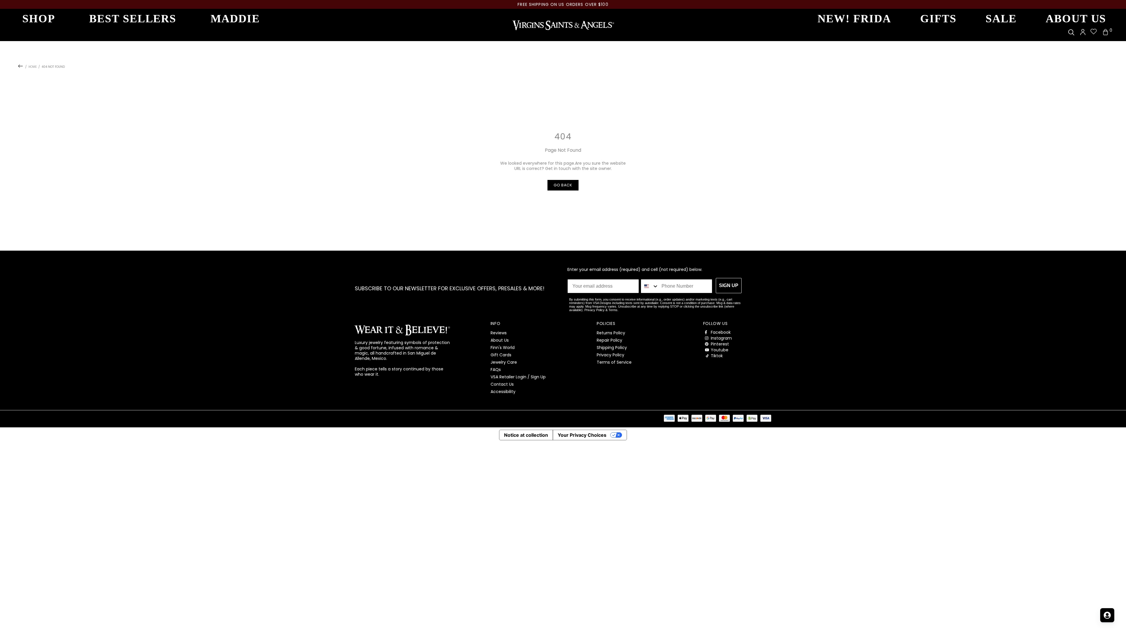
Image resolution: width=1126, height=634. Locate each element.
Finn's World (503, 347)
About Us (500, 340)
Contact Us (502, 384)
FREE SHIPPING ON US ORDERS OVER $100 (563, 4)
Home (32, 67)
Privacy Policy (594, 310)
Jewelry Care (504, 362)
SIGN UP (728, 285)
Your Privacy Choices (582, 435)
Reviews (499, 332)
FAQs (496, 369)
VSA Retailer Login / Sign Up (518, 377)
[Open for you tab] (1107, 615)
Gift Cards (501, 355)
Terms (613, 310)
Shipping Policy (612, 347)
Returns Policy (611, 332)
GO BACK (563, 185)
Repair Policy (609, 340)
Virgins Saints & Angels (563, 25)
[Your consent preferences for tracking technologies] (1115, 623)
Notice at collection (526, 435)
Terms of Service (614, 362)
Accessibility (503, 391)
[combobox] (650, 286)
